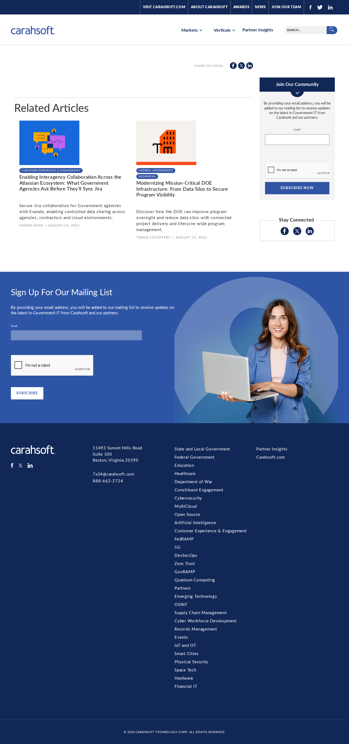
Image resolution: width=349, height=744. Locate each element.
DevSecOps (185, 556)
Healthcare (185, 474)
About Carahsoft (209, 7)
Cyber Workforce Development (205, 621)
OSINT (181, 605)
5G (177, 547)
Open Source (187, 515)
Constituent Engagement (198, 490)
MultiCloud (185, 506)
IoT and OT (185, 646)
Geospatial (147, 176)
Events (181, 637)
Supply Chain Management (200, 613)
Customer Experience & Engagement (51, 170)
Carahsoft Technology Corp (161, 732)
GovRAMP (184, 572)
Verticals (223, 30)
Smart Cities (186, 654)
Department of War (193, 482)
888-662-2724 (108, 481)
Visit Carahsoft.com (164, 7)
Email (297, 130)
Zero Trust (184, 564)
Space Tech (185, 670)
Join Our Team (286, 7)
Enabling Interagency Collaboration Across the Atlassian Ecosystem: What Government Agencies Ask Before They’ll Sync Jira (70, 183)
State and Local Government (202, 449)
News (260, 7)
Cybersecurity (188, 498)
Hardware (183, 678)
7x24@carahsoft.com (113, 474)
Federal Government (156, 170)
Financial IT (185, 687)
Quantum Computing (194, 580)
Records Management (195, 629)
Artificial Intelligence (195, 523)
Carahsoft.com (270, 457)
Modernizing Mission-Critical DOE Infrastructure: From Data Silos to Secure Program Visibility (182, 189)
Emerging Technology (195, 596)
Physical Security (191, 662)
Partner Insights (257, 30)
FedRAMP (184, 539)
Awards (241, 7)
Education (184, 466)
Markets (190, 30)
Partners (182, 588)
